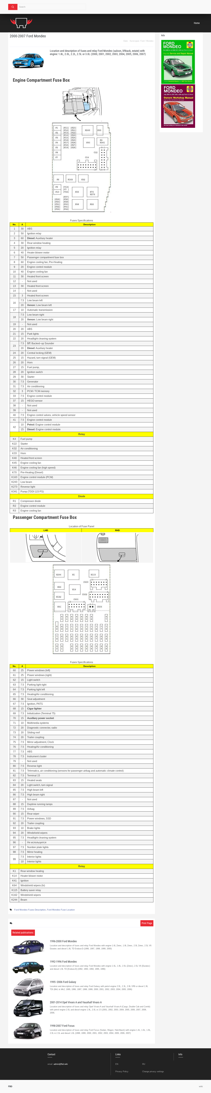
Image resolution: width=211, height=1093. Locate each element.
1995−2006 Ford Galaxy (63, 982)
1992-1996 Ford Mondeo (63, 961)
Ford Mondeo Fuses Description (30, 909)
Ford (142, 41)
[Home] (21, 23)
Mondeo (149, 41)
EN (116, 1064)
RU (143, 1064)
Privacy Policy (121, 1071)
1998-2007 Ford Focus (62, 1025)
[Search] (12, 7)
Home (197, 23)
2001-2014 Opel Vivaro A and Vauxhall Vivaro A (76, 1002)
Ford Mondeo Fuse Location (61, 909)
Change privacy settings (153, 1071)
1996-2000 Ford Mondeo (63, 941)
